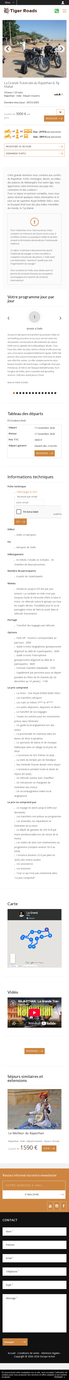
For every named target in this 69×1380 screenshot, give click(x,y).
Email (9, 1258)
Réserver (51, 118)
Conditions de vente (28, 1353)
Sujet (9, 1284)
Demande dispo (16, 153)
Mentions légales (50, 1353)
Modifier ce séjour (18, 146)
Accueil (11, 1353)
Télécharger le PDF (26, 491)
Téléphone (12, 1271)
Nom (9, 1231)
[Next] (61, 49)
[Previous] (8, 49)
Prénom (10, 1244)
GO (18, 521)
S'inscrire (32, 1194)
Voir (47, 1148)
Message (11, 1298)
